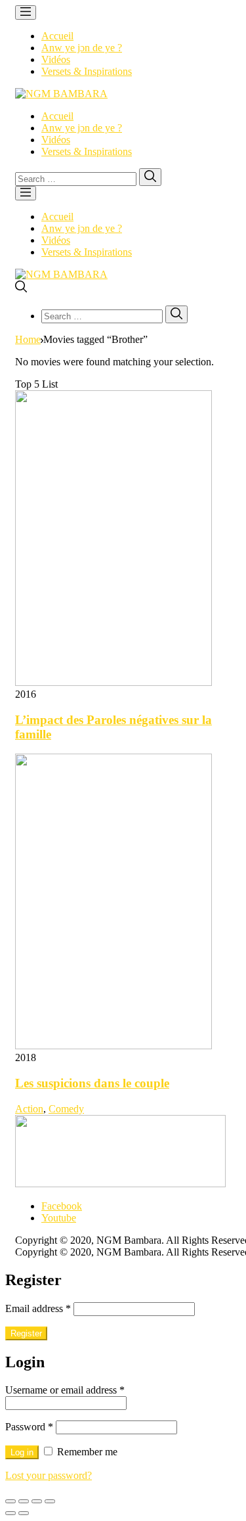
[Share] (23, 1501)
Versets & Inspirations (86, 71)
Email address (38, 1308)
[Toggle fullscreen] (36, 1501)
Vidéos (55, 59)
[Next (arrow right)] (23, 1513)
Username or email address (65, 1390)
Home (28, 339)
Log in (21, 1452)
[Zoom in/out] (50, 1501)
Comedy (66, 1108)
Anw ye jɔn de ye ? (81, 47)
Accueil (57, 35)
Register (26, 1333)
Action (29, 1108)
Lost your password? (48, 1475)
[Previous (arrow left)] (10, 1513)
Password (29, 1426)
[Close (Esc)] (10, 1501)
